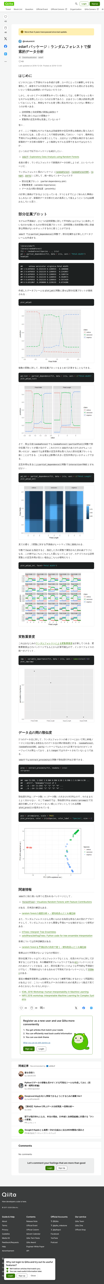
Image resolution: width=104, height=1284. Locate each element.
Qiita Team (79, 1221)
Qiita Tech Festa (33, 1238)
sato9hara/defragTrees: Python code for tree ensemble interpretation (57, 935)
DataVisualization (29, 57)
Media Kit (6, 1238)
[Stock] (5, 28)
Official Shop (80, 1230)
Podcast (54, 1242)
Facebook (55, 1234)
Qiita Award (31, 1242)
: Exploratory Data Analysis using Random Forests (50, 157)
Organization (76, 9)
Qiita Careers (92, 9)
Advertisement (8, 1251)
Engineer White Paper (35, 1246)
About (4, 1221)
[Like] (5, 16)
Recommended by (38, 1066)
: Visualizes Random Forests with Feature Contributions (57, 902)
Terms (4, 1225)
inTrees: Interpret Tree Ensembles (39, 932)
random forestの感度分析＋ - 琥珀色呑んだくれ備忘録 (48, 913)
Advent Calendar (33, 1234)
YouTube (54, 1238)
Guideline (6, 1234)
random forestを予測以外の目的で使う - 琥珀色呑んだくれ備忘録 (54, 947)
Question (29, 9)
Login (84, 4)
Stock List (18, 9)
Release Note (31, 1221)
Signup (95, 4)
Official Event (42, 9)
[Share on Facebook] (5, 46)
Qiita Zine (79, 1225)
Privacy (5, 1230)
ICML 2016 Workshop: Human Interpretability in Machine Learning (55, 992)
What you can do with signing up (36, 1043)
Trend (8, 9)
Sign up (22, 1276)
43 (5, 21)
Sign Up (61, 1168)
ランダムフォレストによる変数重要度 (54, 643)
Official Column (59, 9)
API (27, 1251)
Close (33, 1276)
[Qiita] (9, 4)
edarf (41, 57)
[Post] (5, 38)
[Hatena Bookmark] (5, 54)
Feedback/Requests (10, 1242)
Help (4, 1246)
